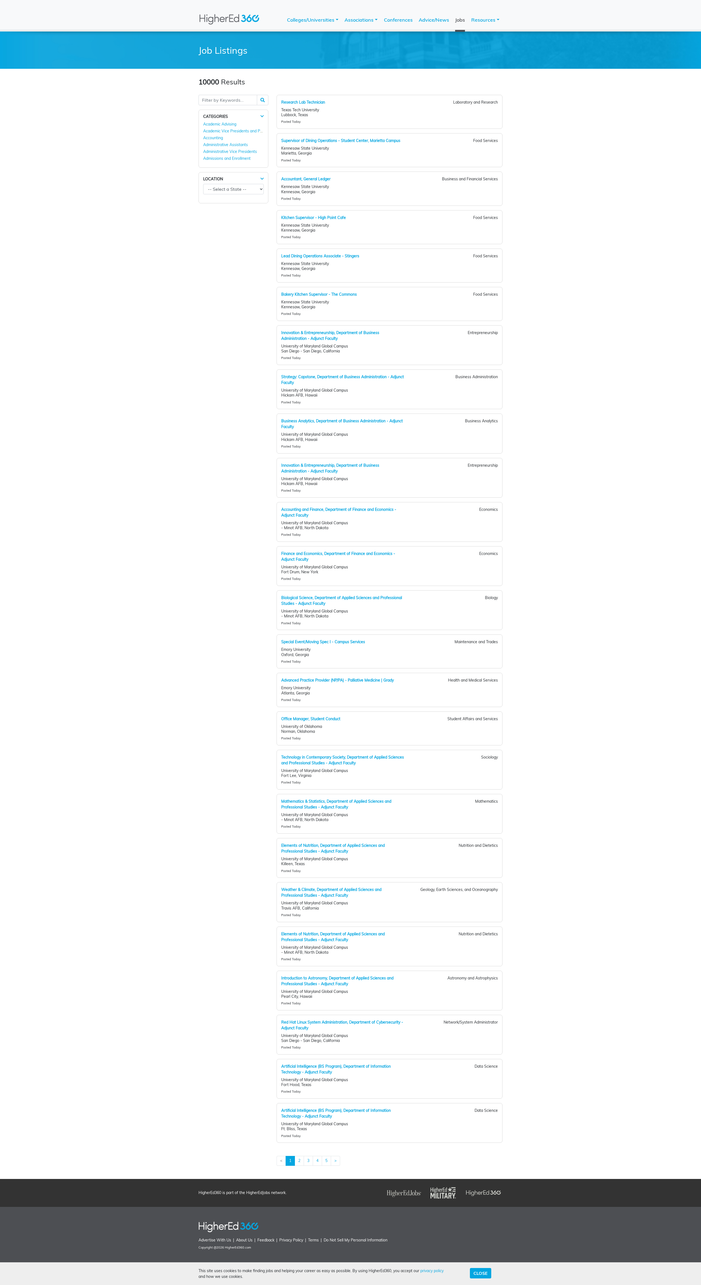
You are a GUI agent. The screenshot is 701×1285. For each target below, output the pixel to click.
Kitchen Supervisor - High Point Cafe (313, 217)
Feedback (265, 1240)
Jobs (460, 20)
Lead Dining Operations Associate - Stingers (320, 255)
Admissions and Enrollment (227, 158)
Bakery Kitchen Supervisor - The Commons (319, 294)
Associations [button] (359, 20)
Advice (434, 20)
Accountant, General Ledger (306, 178)
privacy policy (432, 1270)
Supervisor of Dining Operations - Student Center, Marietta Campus (340, 140)
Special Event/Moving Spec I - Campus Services (323, 641)
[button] (262, 116)
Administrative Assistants (225, 144)
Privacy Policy (291, 1240)
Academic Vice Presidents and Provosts (238, 131)
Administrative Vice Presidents (230, 151)
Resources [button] (484, 20)
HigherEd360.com (238, 1247)
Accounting (213, 137)
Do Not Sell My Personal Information (355, 1240)
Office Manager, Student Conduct (310, 718)
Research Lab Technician (303, 102)
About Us (244, 1240)
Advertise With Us (215, 1240)
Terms (313, 1240)
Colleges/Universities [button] (311, 20)
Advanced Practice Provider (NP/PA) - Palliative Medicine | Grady (337, 680)
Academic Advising (219, 124)
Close (480, 1273)
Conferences (398, 20)
